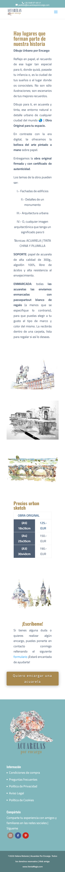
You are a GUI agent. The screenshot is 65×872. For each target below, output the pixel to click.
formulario (20, 657)
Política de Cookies (21, 800)
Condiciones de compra (24, 772)
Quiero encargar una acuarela (32, 678)
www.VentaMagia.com (33, 867)
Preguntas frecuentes (23, 779)
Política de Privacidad (23, 786)
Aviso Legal (16, 793)
